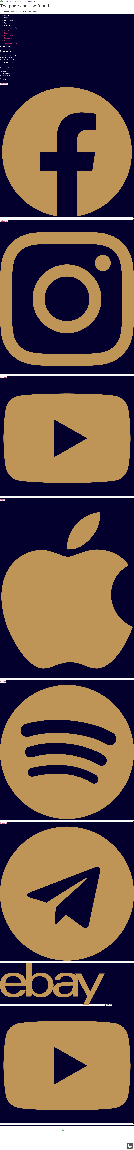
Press (6, 18)
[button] (130, 1146)
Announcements (10, 28)
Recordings (8, 20)
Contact (7, 15)
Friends (7, 25)
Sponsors (8, 23)
